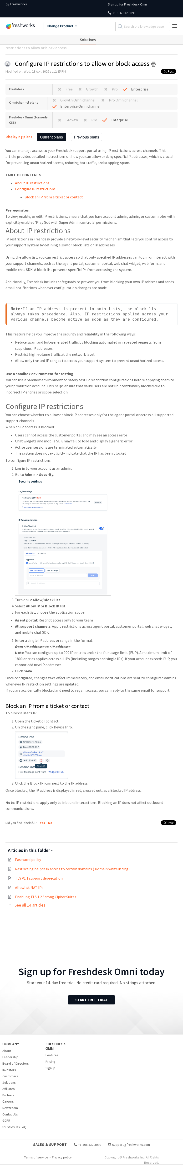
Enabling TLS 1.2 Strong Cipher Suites (45, 896)
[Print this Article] (153, 64)
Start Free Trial (91, 999)
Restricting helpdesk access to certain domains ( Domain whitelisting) (72, 868)
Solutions (88, 39)
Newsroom (10, 1108)
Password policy (28, 859)
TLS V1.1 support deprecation (39, 878)
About (6, 1051)
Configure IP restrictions (35, 188)
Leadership (10, 1057)
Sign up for (127, 4)
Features (52, 1055)
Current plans (51, 137)
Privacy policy (62, 1157)
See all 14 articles (30, 905)
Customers (10, 1076)
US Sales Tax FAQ (14, 1127)
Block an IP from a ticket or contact (54, 197)
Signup (50, 1068)
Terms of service (36, 1157)
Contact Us (10, 1114)
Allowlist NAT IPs (29, 887)
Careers (8, 1101)
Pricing (50, 1061)
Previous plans (86, 137)
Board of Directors (15, 1063)
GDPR (6, 1120)
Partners (8, 1095)
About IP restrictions (32, 183)
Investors (9, 1070)
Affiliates (8, 1089)
